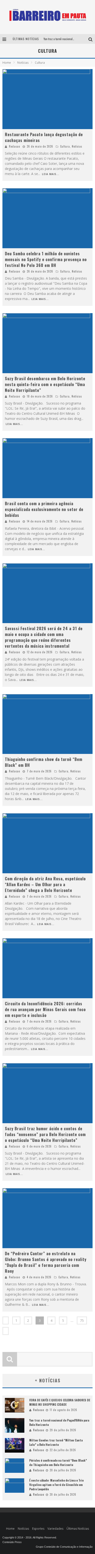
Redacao (14, 146)
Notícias (77, 146)
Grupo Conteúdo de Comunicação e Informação (64, 1546)
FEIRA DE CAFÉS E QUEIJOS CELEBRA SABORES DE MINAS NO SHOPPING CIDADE (59, 1402)
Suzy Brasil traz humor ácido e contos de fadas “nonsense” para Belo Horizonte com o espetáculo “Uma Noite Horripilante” (45, 1134)
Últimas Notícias (77, 1529)
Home (6, 63)
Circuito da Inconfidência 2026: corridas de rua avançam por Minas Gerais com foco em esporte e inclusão (45, 1009)
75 (82, 1320)
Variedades (55, 1529)
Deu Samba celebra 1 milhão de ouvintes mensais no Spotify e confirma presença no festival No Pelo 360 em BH (46, 259)
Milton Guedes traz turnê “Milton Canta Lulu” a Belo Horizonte (56, 1442)
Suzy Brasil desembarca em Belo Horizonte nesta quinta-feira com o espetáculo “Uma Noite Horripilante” (45, 384)
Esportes (38, 1529)
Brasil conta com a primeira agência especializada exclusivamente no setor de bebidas (44, 509)
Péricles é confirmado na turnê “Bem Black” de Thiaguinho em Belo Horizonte (58, 1462)
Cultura (65, 146)
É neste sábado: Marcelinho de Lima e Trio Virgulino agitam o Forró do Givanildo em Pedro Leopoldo (56, 1484)
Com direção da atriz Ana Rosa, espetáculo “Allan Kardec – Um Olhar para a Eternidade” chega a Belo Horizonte (45, 884)
